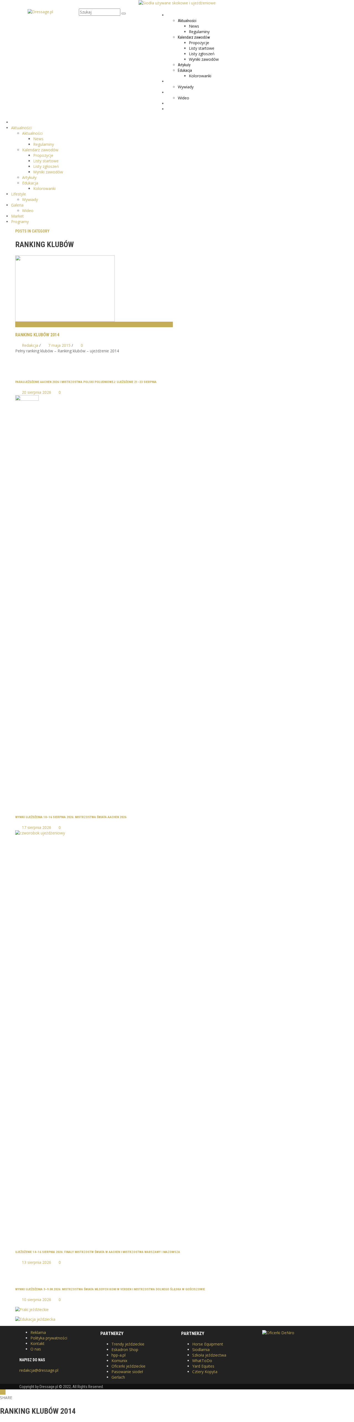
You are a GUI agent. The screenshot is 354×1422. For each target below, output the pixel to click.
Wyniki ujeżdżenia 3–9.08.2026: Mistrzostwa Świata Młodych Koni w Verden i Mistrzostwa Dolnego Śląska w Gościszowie (110, 1289)
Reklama (38, 1332)
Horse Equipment (207, 1344)
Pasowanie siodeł (127, 1371)
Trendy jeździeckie (127, 1344)
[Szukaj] (123, 13)
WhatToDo (202, 1360)
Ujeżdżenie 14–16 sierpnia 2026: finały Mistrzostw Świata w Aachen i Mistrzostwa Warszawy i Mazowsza (97, 1252)
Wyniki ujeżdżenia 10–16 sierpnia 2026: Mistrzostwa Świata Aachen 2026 (70, 817)
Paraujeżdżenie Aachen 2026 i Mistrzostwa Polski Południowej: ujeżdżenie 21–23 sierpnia (86, 382)
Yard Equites (203, 1366)
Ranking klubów (30, 324)
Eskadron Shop (124, 1349)
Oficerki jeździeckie (128, 1366)
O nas (35, 1349)
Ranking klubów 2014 (37, 334)
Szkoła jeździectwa (209, 1355)
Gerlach (118, 1377)
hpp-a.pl (118, 1355)
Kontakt (37, 1343)
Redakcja (30, 345)
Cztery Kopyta (204, 1371)
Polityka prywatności (48, 1338)
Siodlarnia (201, 1349)
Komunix (119, 1360)
